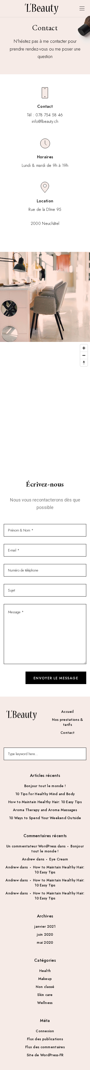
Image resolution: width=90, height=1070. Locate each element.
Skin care (45, 994)
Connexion (45, 1030)
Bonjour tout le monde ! (45, 785)
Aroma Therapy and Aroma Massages (45, 809)
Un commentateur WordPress (31, 846)
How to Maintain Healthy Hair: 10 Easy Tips (45, 801)
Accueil (67, 711)
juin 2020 (45, 934)
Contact (67, 732)
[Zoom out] (84, 355)
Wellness (44, 1002)
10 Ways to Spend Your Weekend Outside (45, 817)
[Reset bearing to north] (84, 362)
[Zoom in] (84, 348)
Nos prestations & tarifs (67, 722)
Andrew (28, 859)
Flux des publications (45, 1038)
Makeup (45, 978)
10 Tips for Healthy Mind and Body (45, 793)
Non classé (45, 986)
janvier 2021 (45, 926)
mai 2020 (45, 942)
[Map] (45, 404)
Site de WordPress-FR (45, 1054)
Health (45, 970)
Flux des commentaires (45, 1046)
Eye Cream (58, 859)
